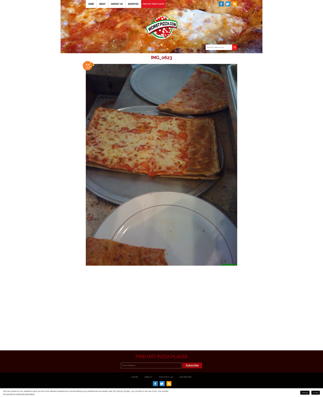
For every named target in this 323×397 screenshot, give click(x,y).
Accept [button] (315, 393)
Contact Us (117, 4)
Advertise (133, 4)
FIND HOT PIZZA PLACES (153, 4)
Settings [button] (305, 393)
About (102, 4)
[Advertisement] (161, 338)
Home (91, 4)
